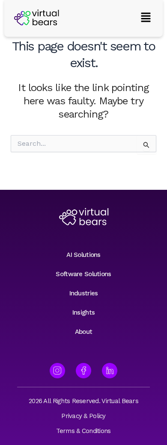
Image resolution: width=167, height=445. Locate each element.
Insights (83, 312)
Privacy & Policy (83, 416)
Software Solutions (83, 274)
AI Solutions (83, 255)
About (83, 332)
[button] (145, 18)
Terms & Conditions (83, 431)
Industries (83, 293)
